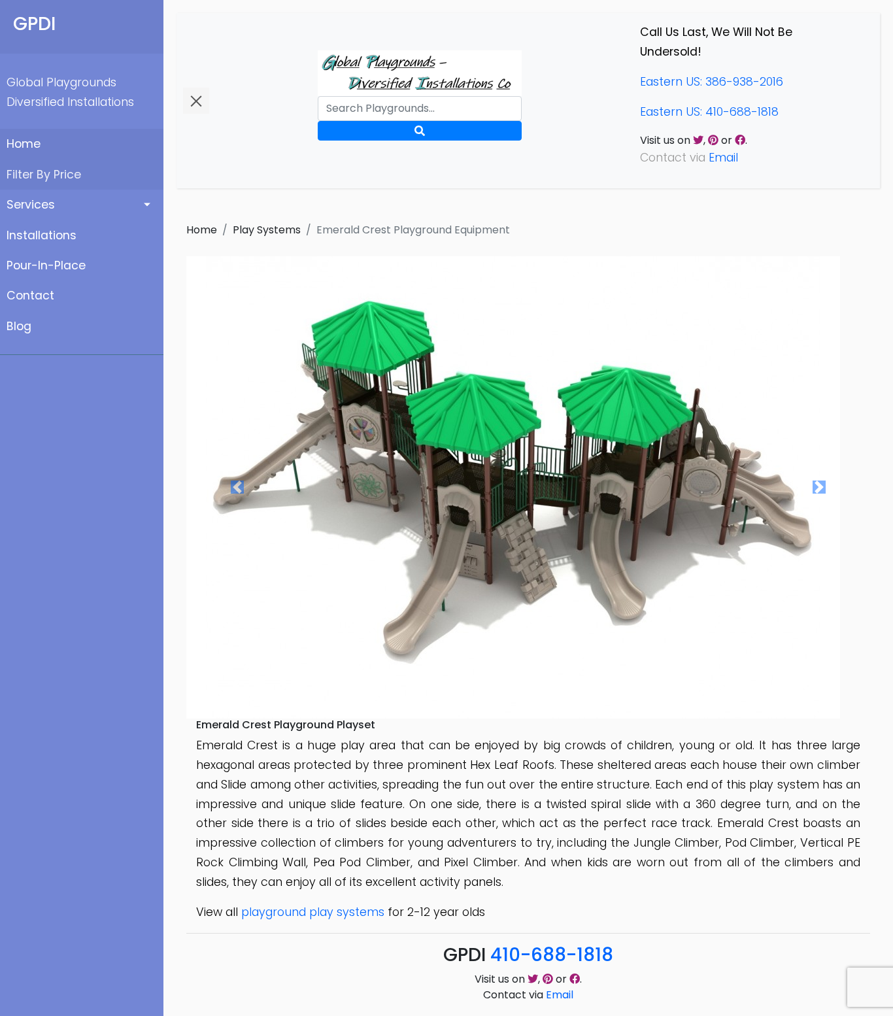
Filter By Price (44, 174)
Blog (19, 326)
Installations (41, 235)
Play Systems (267, 229)
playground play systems (312, 912)
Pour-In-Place (46, 265)
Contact (30, 295)
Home (24, 144)
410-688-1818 (551, 955)
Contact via (528, 994)
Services (31, 204)
